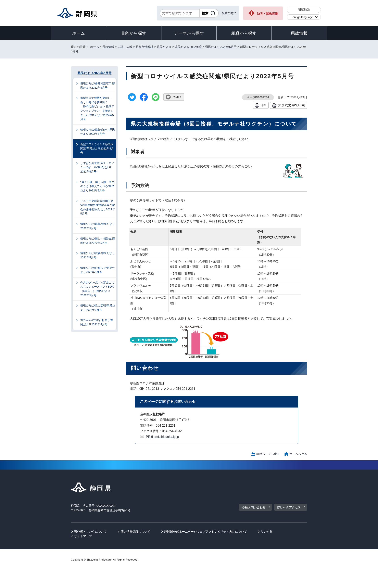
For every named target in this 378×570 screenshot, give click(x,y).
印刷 (263, 105)
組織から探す (244, 33)
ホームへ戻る (298, 454)
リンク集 (267, 531)
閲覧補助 (304, 9)
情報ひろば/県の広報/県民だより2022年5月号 (97, 307)
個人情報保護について (135, 531)
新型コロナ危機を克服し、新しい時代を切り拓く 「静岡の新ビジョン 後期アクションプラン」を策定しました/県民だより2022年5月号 (97, 108)
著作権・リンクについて (90, 531)
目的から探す (133, 33)
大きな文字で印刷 (291, 105)
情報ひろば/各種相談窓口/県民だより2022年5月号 (97, 85)
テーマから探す (189, 33)
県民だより (164, 46)
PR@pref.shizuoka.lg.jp (162, 436)
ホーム (78, 33)
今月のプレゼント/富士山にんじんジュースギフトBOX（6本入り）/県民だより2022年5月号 (97, 289)
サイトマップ (83, 536)
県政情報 (299, 33)
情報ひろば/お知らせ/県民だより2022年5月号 (97, 270)
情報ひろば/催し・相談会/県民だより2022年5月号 (97, 240)
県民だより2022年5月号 (221, 46)
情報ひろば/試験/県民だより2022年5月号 (97, 255)
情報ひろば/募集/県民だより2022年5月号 (97, 226)
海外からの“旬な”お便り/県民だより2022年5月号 (96, 322)
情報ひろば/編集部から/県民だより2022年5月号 (97, 132)
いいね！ (177, 97)
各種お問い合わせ (254, 507)
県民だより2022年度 (188, 46)
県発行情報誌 (144, 46)
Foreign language (302, 17)
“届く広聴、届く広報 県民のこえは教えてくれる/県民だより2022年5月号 (97, 186)
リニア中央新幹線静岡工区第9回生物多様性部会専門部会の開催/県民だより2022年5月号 (97, 207)
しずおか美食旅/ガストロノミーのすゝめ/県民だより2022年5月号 (97, 167)
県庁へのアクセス (289, 507)
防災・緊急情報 (267, 13)
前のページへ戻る (268, 454)
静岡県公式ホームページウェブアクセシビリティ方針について (205, 531)
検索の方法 (229, 13)
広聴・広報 (125, 46)
